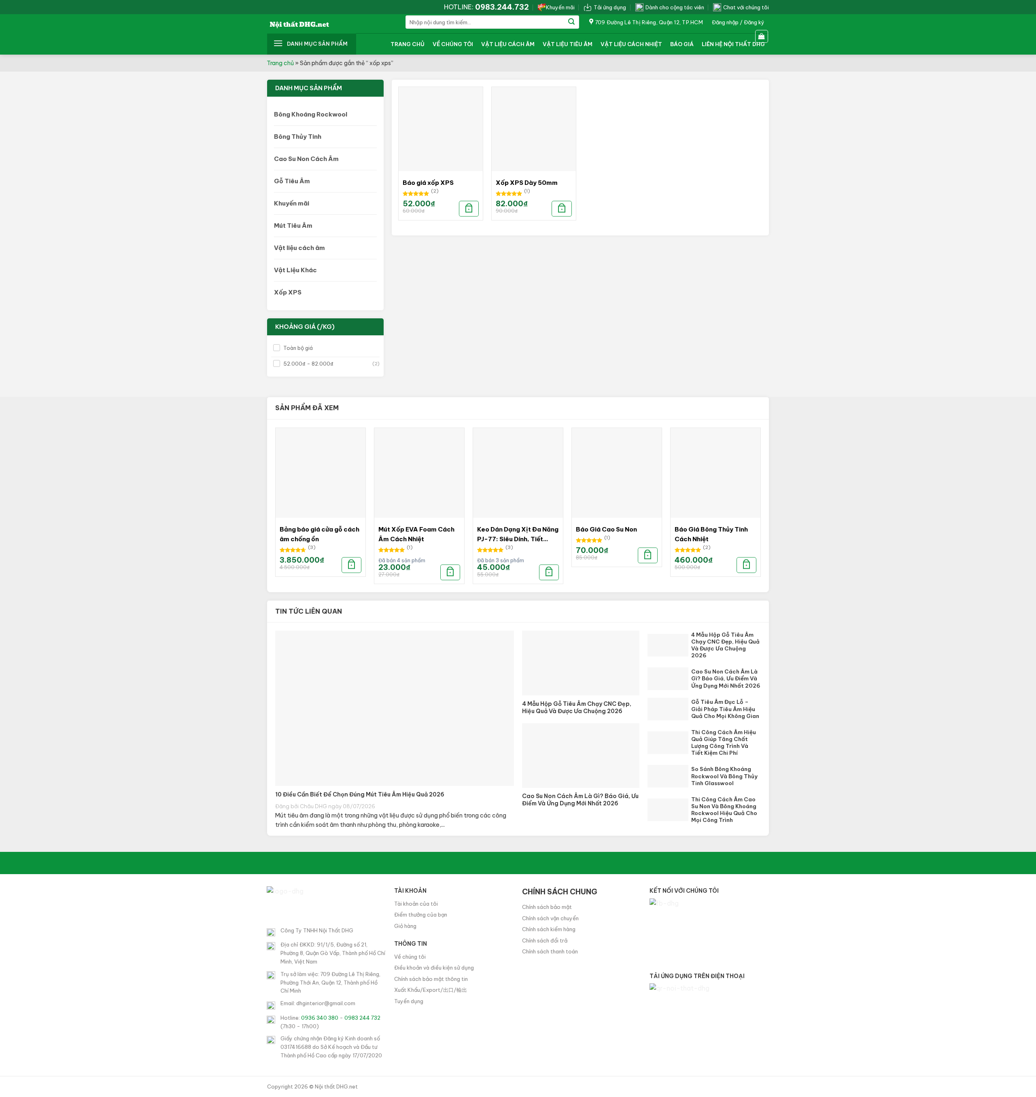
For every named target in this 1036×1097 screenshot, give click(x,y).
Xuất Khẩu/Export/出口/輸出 (430, 990)
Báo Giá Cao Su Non (606, 529)
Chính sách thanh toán (550, 951)
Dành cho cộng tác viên (674, 7)
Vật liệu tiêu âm (567, 44)
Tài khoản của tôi (416, 903)
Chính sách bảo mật (547, 907)
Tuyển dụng (408, 1001)
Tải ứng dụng (610, 7)
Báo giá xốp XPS (428, 182)
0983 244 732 (362, 1017)
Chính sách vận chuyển (550, 918)
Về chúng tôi (453, 44)
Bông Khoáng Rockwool (310, 114)
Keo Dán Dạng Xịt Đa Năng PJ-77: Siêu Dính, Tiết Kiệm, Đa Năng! (517, 534)
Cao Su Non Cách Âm (306, 159)
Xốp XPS (287, 292)
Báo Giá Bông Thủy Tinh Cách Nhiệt (711, 534)
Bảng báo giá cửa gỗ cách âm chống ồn (319, 534)
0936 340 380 (319, 1017)
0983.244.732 (502, 7)
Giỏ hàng (405, 926)
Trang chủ (408, 44)
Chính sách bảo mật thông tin (431, 979)
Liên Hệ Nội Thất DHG (733, 44)
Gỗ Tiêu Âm (292, 181)
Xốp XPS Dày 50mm (527, 182)
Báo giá (682, 44)
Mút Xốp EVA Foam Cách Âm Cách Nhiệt (416, 534)
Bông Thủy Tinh (297, 136)
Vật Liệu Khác (295, 270)
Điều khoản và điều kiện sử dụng (434, 967)
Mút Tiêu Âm (293, 225)
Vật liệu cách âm (508, 44)
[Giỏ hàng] (762, 36)
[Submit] (571, 22)
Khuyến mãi (560, 7)
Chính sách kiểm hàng (548, 929)
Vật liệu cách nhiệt (631, 44)
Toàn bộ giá (298, 348)
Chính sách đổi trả (544, 940)
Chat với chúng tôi (746, 7)
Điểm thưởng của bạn (420, 914)
